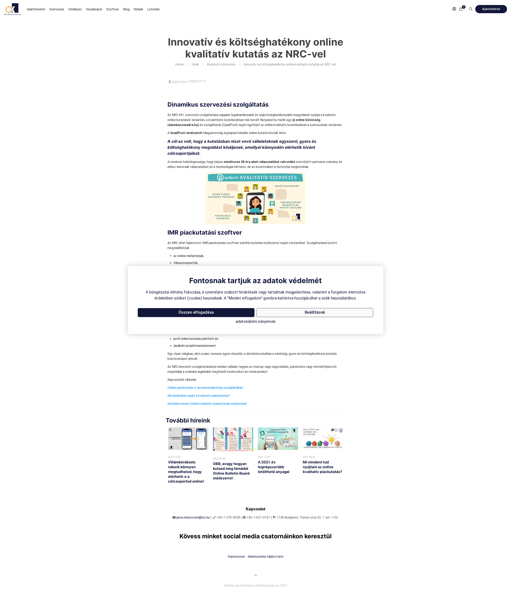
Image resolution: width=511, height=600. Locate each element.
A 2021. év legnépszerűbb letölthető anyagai (273, 467)
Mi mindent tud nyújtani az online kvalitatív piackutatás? (322, 467)
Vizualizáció (94, 9)
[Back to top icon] (255, 575)
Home (179, 64)
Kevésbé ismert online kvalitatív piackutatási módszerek (207, 404)
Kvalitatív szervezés (221, 64)
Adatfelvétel (36, 9)
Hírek (195, 64)
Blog (126, 9)
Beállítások (315, 312)
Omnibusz (75, 9)
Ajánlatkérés (491, 9)
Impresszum (236, 556)
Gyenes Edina (179, 81)
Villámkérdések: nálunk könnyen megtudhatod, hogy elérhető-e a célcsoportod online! (186, 471)
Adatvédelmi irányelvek (255, 321)
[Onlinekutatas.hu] (12, 9)
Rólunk (138, 9)
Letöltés (153, 9)
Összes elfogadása (196, 312)
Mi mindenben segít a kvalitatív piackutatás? (198, 396)
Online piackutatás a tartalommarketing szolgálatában (205, 388)
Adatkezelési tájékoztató (265, 556)
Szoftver (112, 9)
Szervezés (56, 9)
